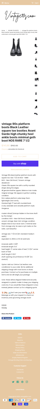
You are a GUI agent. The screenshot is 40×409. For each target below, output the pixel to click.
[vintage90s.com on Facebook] (18, 382)
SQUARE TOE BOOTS (13, 30)
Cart (36, 3)
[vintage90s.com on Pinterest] (22, 382)
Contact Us (20, 372)
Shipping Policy (20, 350)
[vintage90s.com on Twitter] (13, 382)
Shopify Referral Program (20, 357)
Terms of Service (20, 343)
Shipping (5, 149)
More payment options (20, 169)
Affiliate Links (20, 355)
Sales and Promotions (20, 353)
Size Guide (20, 370)
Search (20, 338)
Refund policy (20, 345)
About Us (20, 340)
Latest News (20, 389)
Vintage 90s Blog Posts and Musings (20, 360)
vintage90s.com (25, 396)
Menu (6, 3)
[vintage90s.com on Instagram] (27, 382)
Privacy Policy (20, 348)
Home (3, 30)
